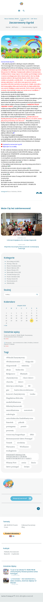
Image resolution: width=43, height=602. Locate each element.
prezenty (10, 430)
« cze (5, 325)
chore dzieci (28, 378)
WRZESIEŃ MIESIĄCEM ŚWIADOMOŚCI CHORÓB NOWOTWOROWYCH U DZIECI (18, 457)
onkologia (10, 414)
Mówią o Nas (11, 263)
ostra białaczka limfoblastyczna (19, 418)
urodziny (21, 443)
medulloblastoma (13, 402)
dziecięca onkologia (14, 386)
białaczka (20, 370)
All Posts (15, 27)
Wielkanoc (24, 447)
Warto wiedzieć (12, 276)
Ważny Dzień (11, 279)
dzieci (20, 382)
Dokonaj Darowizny (28, 525)
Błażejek (23, 374)
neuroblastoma (12, 410)
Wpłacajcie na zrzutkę (10, 146)
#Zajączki (29, 362)
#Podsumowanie (13, 362)
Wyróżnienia (11, 281)
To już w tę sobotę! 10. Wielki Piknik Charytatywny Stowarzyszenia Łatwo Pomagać (18, 336)
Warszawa (10, 447)
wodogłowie (11, 451)
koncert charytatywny (15, 394)
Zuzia (33, 463)
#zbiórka (25, 366)
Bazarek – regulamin (11, 554)
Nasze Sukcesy (11, 268)
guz (7, 390)
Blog (23, 527)
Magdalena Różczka (14, 398)
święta (26, 467)
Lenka (32, 394)
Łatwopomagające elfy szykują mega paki (21, 240)
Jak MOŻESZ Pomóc (11, 525)
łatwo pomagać (12, 467)
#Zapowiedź (11, 366)
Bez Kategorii (11, 261)
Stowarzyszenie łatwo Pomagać (19, 439)
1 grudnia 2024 (21, 238)
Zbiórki (17, 18)
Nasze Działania (9, 18)
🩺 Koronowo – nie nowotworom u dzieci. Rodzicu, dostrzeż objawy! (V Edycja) (21, 343)
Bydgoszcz (10, 374)
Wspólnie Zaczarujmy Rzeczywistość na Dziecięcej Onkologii (21, 248)
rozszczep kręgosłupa (15, 435)
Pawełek (9, 422)
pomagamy (11, 426)
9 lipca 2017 (21, 244)
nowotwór (28, 410)
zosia (24, 463)
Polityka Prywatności (11, 552)
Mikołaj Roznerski (14, 406)
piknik (21, 422)
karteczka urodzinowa (23, 390)
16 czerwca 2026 (15, 575)
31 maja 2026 (14, 584)
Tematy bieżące (12, 274)
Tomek (9, 443)
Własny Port (11, 463)
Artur (7, 338)
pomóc (24, 426)
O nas (6, 527)
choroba (9, 382)
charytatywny (12, 378)
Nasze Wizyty (11, 270)
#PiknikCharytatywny (15, 358)
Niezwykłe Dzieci (12, 272)
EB (29, 386)
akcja (8, 370)
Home (8, 27)
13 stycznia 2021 (24, 18)
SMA (32, 435)
